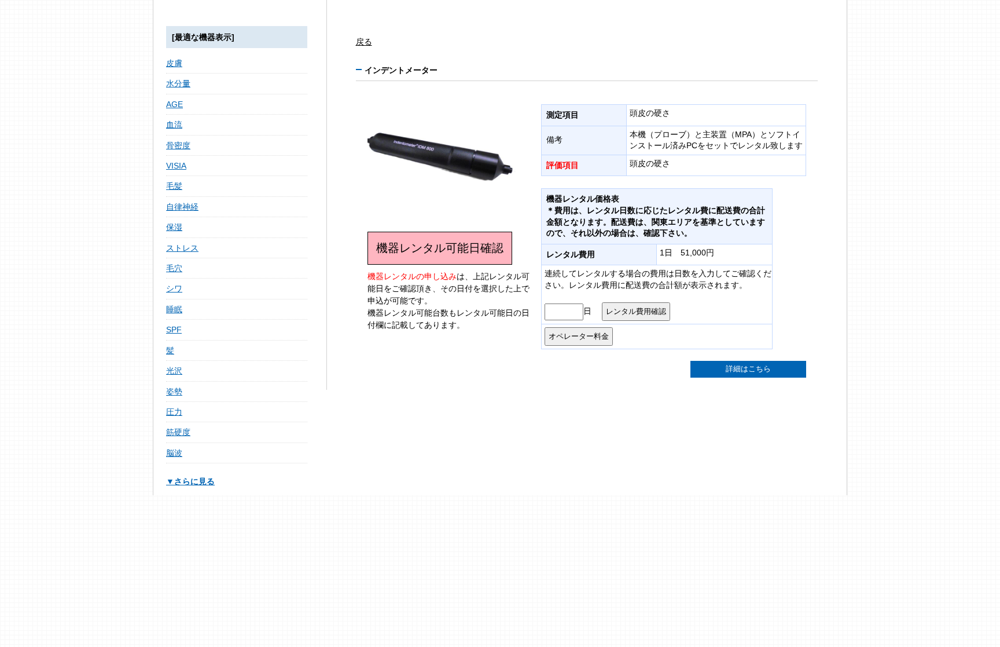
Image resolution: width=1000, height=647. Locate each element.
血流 (174, 124)
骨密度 (178, 145)
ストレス (182, 248)
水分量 (178, 83)
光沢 (174, 370)
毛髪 (174, 186)
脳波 (174, 453)
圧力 (174, 411)
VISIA (176, 165)
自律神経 (182, 206)
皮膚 (174, 63)
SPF (174, 329)
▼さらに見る (190, 481)
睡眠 (174, 309)
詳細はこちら (748, 369)
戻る (364, 41)
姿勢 (174, 391)
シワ (174, 288)
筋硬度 (178, 432)
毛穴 (174, 268)
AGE (174, 104)
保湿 (174, 227)
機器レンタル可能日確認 (439, 248)
